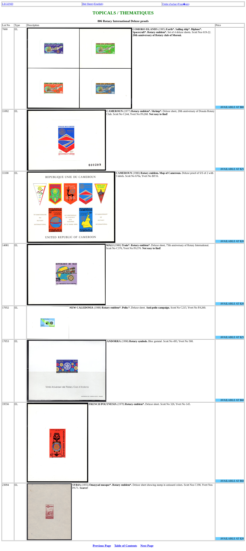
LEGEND (7, 4)
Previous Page (102, 545)
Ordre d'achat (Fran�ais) (175, 4)
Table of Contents (125, 545)
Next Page (146, 545)
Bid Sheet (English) (92, 4)
